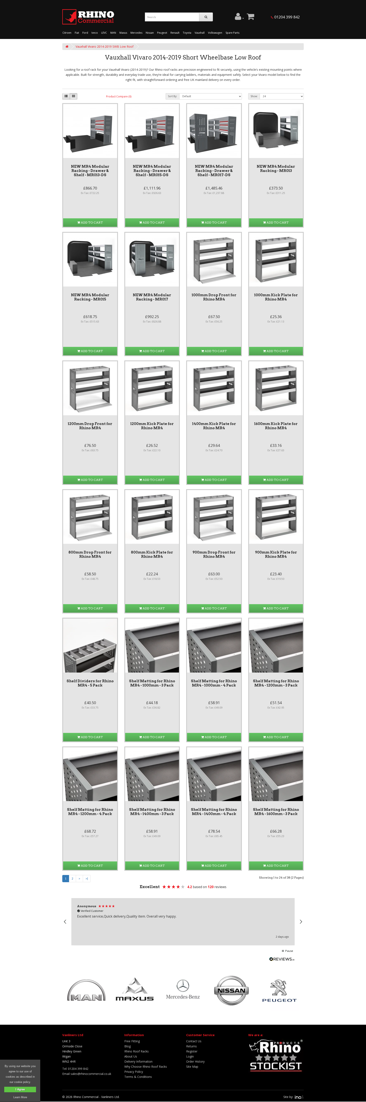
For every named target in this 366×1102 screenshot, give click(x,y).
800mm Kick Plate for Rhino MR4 (152, 554)
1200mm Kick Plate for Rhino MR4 (152, 426)
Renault (175, 33)
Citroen (66, 33)
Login (190, 1056)
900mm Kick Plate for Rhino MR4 (276, 554)
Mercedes (136, 33)
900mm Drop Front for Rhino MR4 (214, 554)
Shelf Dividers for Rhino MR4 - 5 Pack (90, 683)
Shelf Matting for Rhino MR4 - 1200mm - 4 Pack (90, 811)
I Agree (20, 1089)
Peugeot (162, 33)
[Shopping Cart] (250, 18)
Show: (254, 96)
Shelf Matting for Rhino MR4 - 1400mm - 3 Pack (152, 811)
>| (87, 878)
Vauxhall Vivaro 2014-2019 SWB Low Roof (104, 46)
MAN (113, 33)
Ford (85, 33)
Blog (127, 1046)
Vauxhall (200, 33)
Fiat (77, 33)
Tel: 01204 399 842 (75, 1069)
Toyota (187, 33)
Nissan (150, 33)
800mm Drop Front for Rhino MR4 (90, 554)
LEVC (104, 33)
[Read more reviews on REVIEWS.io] (282, 959)
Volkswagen (215, 33)
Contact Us (193, 1041)
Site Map (192, 1067)
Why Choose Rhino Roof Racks (145, 1067)
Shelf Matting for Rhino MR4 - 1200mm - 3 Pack (276, 683)
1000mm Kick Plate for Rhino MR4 (276, 297)
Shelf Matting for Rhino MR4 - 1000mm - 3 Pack (152, 683)
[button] (65, 922)
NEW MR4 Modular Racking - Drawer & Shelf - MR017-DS (214, 170)
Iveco (95, 33)
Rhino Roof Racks (136, 1051)
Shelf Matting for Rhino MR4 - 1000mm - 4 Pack (214, 683)
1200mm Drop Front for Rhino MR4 (90, 426)
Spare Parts (232, 33)
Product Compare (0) (118, 96)
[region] (183, 922)
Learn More (20, 1097)
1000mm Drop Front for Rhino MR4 (214, 297)
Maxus (123, 33)
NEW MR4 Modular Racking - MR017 (152, 297)
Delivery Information (138, 1061)
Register (191, 1051)
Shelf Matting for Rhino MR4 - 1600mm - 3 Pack (276, 811)
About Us (130, 1056)
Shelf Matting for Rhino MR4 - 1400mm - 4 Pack (214, 811)
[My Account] (239, 18)
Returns (191, 1046)
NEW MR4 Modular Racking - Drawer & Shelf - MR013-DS (90, 170)
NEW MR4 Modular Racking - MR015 (90, 297)
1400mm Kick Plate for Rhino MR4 (214, 426)
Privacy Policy (133, 1072)
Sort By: (172, 96)
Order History (195, 1061)
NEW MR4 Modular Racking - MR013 (276, 168)
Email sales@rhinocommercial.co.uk (86, 1074)
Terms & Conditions (138, 1077)
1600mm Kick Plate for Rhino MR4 (276, 426)
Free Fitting (132, 1041)
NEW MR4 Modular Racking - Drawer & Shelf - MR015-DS (152, 170)
